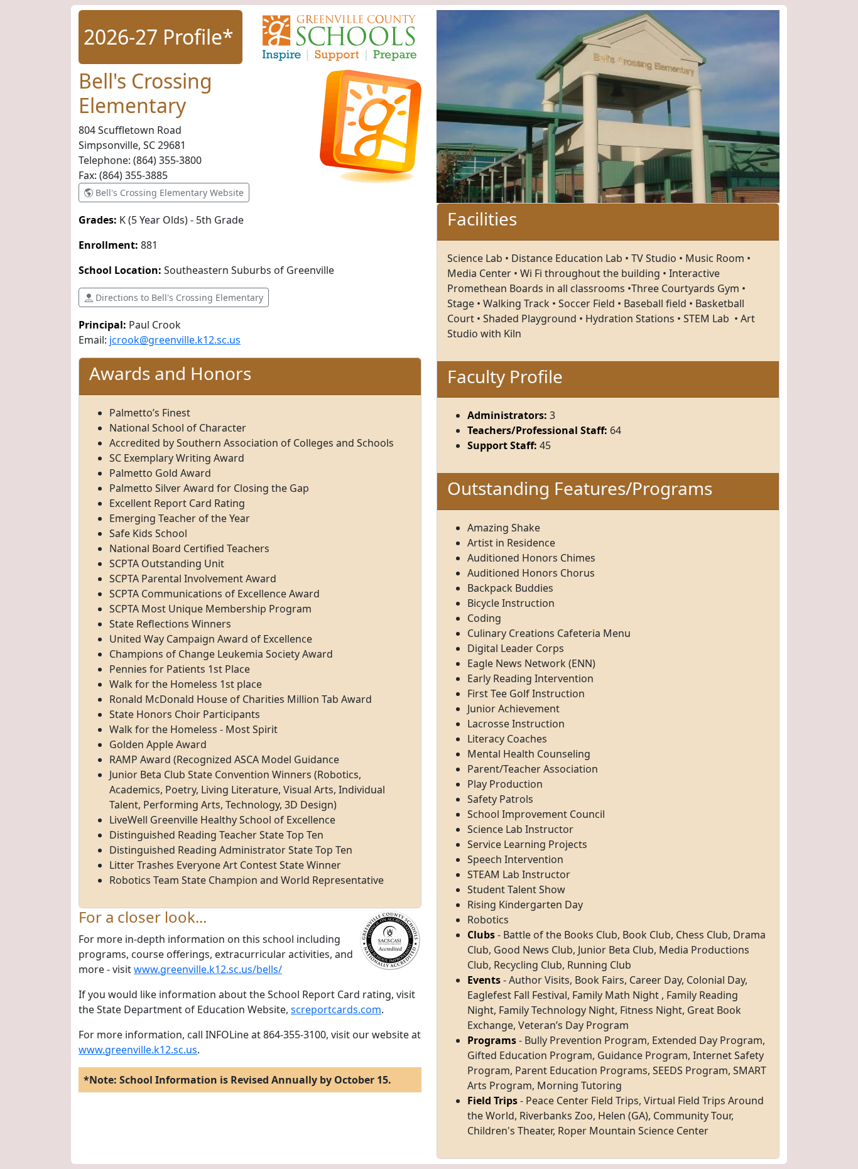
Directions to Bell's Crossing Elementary (178, 297)
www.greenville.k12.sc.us (138, 1050)
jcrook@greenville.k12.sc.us (175, 340)
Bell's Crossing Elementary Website (168, 192)
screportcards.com (336, 1009)
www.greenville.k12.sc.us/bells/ (208, 969)
